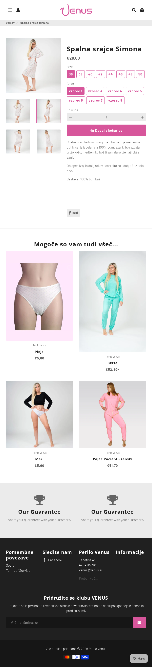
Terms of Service (18, 570)
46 (121, 74)
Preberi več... (88, 578)
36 (71, 74)
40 (90, 74)
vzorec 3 (95, 91)
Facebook (55, 560)
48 (130, 74)
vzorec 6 (76, 100)
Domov (10, 22)
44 (110, 74)
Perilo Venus (97, 649)
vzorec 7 (96, 100)
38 (81, 74)
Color (70, 84)
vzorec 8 (115, 100)
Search (11, 565)
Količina (72, 110)
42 (100, 74)
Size (70, 67)
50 (140, 74)
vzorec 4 (115, 91)
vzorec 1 (75, 91)
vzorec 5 (135, 91)
